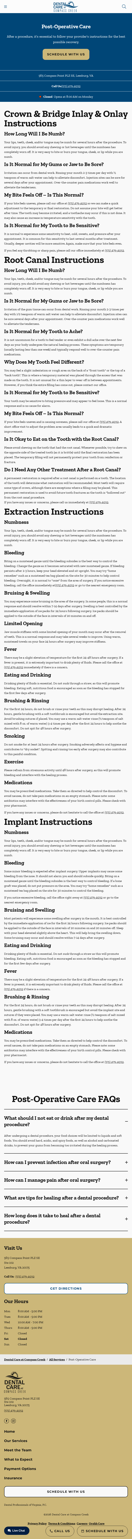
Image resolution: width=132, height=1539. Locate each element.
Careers (82, 1523)
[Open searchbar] (124, 6)
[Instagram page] (13, 1421)
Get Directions (66, 1288)
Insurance (13, 1478)
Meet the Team (17, 1450)
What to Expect (18, 1459)
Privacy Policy (37, 1523)
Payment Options (20, 1469)
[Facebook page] (6, 1421)
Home (9, 1431)
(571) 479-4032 (71, 86)
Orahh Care (96, 1523)
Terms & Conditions (61, 1523)
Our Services (15, 1441)
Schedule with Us (66, 54)
